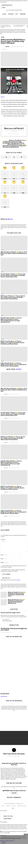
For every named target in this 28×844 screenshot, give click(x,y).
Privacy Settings (8, 816)
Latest (4, 14)
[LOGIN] (26, 16)
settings (18, 580)
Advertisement (7, 818)
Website (2, 562)
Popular (10, 14)
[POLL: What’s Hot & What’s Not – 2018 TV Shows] (19, 21)
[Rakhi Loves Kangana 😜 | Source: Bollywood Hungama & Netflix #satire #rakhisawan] (14, 332)
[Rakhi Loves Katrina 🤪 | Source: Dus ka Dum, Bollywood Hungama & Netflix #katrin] (14, 287)
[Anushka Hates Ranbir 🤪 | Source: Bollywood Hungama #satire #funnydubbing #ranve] (14, 309)
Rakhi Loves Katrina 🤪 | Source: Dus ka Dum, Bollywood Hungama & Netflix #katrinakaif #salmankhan (13, 297)
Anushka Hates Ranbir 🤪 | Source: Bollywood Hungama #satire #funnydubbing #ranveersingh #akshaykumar (11, 320)
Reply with (6, 578)
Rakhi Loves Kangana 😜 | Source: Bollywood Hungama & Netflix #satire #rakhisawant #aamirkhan (12, 343)
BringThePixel (5, 693)
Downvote (21, 157)
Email (2, 558)
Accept (3, 7)
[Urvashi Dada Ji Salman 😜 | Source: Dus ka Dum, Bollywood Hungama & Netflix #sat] (14, 265)
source (2, 97)
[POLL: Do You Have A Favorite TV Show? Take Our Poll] (6, 21)
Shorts (2, 249)
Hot (16, 14)
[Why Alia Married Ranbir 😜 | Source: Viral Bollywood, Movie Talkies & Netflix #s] (14, 243)
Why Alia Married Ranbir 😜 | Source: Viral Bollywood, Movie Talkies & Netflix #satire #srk (14, 253)
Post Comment (6, 574)
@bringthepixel (4, 696)
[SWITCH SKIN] (24, 16)
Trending (23, 14)
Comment (3, 539)
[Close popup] (1, 814)
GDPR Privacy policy (21, 805)
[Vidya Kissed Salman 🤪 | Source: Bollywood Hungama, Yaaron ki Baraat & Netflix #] (14, 354)
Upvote (6, 157)
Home (3, 805)
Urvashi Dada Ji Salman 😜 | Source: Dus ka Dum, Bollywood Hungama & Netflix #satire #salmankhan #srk (13, 275)
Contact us (13, 805)
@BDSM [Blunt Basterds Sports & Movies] (14, 790)
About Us (8, 805)
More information (7, 5)
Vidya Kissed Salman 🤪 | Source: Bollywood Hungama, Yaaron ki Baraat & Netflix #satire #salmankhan (13, 365)
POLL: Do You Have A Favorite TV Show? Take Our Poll (6, 26)
